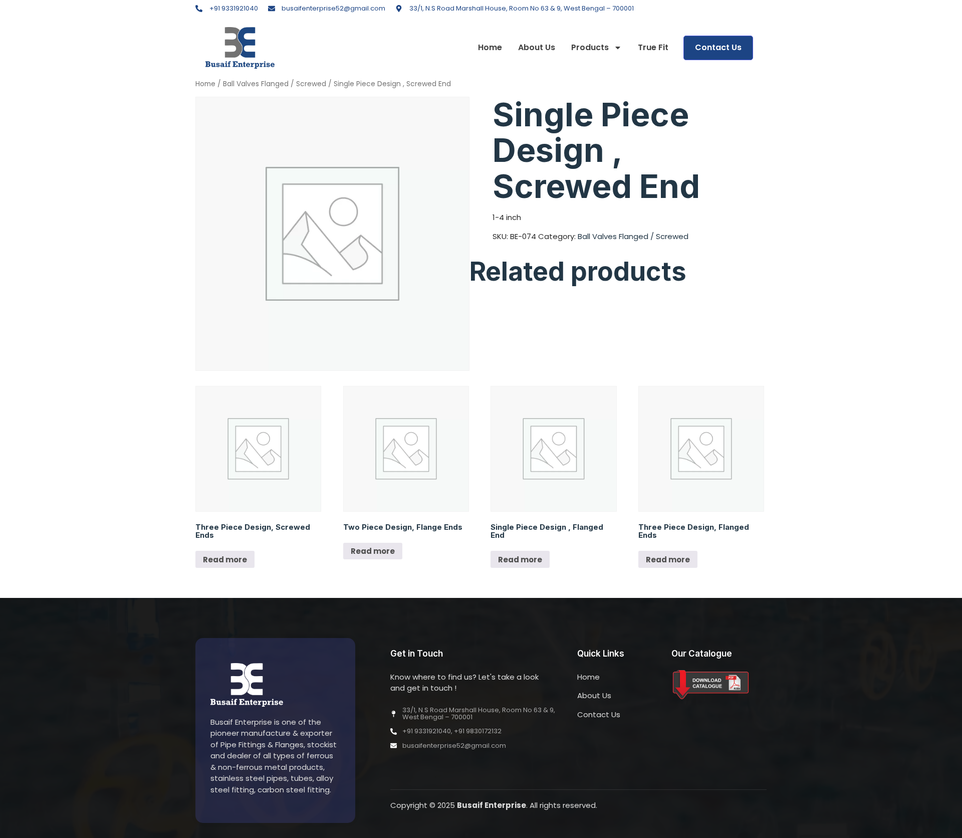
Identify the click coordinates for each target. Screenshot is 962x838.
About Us (536, 48)
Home (490, 48)
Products (590, 48)
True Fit (653, 48)
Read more (225, 559)
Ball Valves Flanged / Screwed (274, 84)
